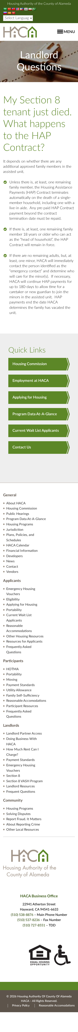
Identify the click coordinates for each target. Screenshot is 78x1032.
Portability (14, 610)
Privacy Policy (21, 1005)
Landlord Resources (20, 786)
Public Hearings (17, 513)
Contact (12, 566)
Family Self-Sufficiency (22, 695)
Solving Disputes (18, 814)
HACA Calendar (17, 545)
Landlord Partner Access (24, 733)
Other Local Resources (22, 829)
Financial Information (22, 550)
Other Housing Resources (24, 636)
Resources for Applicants (24, 641)
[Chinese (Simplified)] (9, 9)
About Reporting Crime (23, 824)
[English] (17, 9)
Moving (11, 679)
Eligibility (13, 599)
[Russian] (5, 13)
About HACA (16, 503)
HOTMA (12, 669)
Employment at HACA (30, 381)
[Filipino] (22, 9)
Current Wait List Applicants (35, 431)
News (10, 561)
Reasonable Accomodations (26, 700)
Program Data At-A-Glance (34, 414)
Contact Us (21, 447)
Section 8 (13, 775)
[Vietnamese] (13, 13)
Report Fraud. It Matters (23, 819)
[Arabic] (5, 9)
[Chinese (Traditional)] (13, 9)
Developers (14, 556)
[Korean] (26, 9)
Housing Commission (29, 364)
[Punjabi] (34, 9)
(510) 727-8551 (34, 925)
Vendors (12, 571)
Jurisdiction (14, 529)
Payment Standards (20, 685)
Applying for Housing (29, 397)
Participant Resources (22, 706)
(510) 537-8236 (28, 920)
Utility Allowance (18, 690)
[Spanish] (9, 13)
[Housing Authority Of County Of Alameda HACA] (20, 32)
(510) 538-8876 (22, 914)
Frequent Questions (20, 791)
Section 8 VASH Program (24, 781)
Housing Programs (19, 524)
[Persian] (30, 9)
